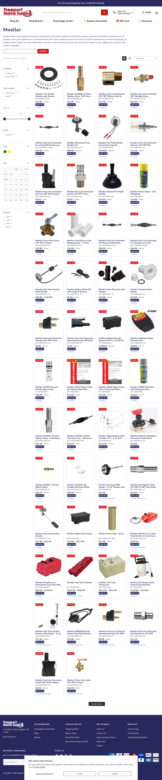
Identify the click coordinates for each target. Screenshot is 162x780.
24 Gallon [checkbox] (6, 200)
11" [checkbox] (21, 179)
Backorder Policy (72, 737)
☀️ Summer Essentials (95, 20)
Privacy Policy (133, 733)
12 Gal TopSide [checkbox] (16, 185)
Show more (97, 704)
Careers (100, 745)
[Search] (104, 12)
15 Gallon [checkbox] (11, 190)
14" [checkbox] (6, 190)
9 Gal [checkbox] (5, 179)
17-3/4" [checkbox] (11, 195)
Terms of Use (133, 729)
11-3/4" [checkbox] (26, 180)
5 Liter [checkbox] (21, 169)
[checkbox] (5, 151)
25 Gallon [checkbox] (11, 200)
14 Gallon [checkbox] (27, 185)
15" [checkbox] (16, 190)
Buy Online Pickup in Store (76, 741)
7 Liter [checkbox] (16, 174)
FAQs (36, 733)
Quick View (40, 105)
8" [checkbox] (26, 174)
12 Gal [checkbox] (6, 185)
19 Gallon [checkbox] (16, 195)
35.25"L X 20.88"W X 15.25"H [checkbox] (21, 200)
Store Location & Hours (106, 737)
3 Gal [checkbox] (16, 169)
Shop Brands (36, 20)
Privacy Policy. (40, 767)
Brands (37, 737)
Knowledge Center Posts (44, 729)
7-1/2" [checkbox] (21, 174)
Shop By (14, 20)
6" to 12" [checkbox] (5, 174)
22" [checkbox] (27, 195)
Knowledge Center (63, 20)
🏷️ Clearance (145, 20)
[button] (124, 58)
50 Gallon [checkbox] (27, 200)
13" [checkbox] (21, 185)
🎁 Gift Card (122, 20)
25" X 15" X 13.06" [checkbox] (16, 200)
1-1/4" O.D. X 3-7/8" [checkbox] (11, 169)
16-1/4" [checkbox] (21, 190)
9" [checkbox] (11, 179)
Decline (115, 773)
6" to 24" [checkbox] (10, 174)
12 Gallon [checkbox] (11, 185)
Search (43, 51)
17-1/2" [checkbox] (6, 195)
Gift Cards (101, 741)
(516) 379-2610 (124, 13)
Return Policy (71, 733)
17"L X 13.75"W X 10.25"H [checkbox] (27, 190)
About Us (100, 729)
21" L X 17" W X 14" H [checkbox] (21, 195)
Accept (80, 773)
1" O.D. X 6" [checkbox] (6, 169)
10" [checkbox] (16, 179)
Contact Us (101, 733)
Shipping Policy (71, 729)
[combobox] (71, 12)
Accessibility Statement (137, 737)
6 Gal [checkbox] (26, 169)
